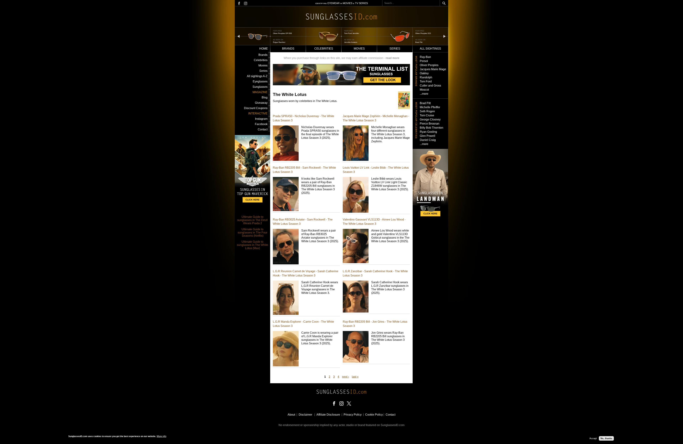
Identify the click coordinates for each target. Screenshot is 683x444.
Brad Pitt (418, 42)
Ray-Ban (425, 56)
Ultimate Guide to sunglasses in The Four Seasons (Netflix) (252, 232)
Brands (288, 48)
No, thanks (606, 438)
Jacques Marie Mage (433, 69)
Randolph (426, 77)
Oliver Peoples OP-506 (282, 33)
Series (395, 48)
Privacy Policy (353, 414)
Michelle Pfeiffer (430, 107)
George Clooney (430, 119)
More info (161, 436)
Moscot (424, 89)
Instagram (261, 118)
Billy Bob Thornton (431, 127)
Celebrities (323, 48)
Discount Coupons (256, 108)
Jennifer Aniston (350, 42)
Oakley (424, 73)
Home (263, 48)
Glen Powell (427, 135)
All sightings (430, 48)
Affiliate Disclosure (328, 414)
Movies (359, 48)
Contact (263, 129)
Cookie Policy (374, 414)
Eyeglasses (260, 81)
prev (238, 36)
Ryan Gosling (428, 131)
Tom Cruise (427, 115)
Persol (424, 61)
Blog (265, 97)
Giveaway (261, 102)
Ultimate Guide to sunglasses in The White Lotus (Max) (252, 245)
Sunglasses (260, 86)
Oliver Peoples (429, 65)
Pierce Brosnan (429, 123)
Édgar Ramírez (279, 42)
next (444, 36)
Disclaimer (305, 414)
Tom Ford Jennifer (351, 33)
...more (424, 93)
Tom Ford (426, 81)
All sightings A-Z (257, 76)
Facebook (261, 124)
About (291, 414)
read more (392, 58)
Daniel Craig (428, 139)
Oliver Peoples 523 (423, 33)
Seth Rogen (427, 111)
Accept (593, 438)
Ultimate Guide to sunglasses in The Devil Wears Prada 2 (252, 220)
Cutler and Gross (430, 85)
